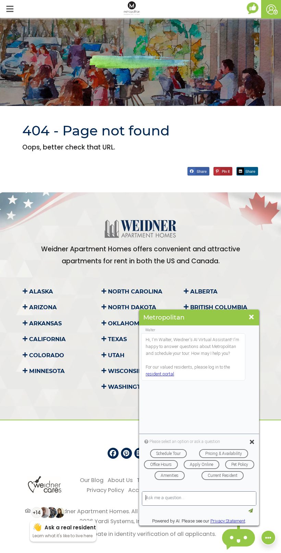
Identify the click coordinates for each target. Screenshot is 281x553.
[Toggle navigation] (10, 8)
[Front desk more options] (268, 537)
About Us (120, 480)
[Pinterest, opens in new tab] (126, 453)
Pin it (225, 171)
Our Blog (91, 480)
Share (201, 171)
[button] (271, 9)
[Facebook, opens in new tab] (113, 453)
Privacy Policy (105, 490)
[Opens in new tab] (254, 8)
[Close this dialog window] (251, 317)
